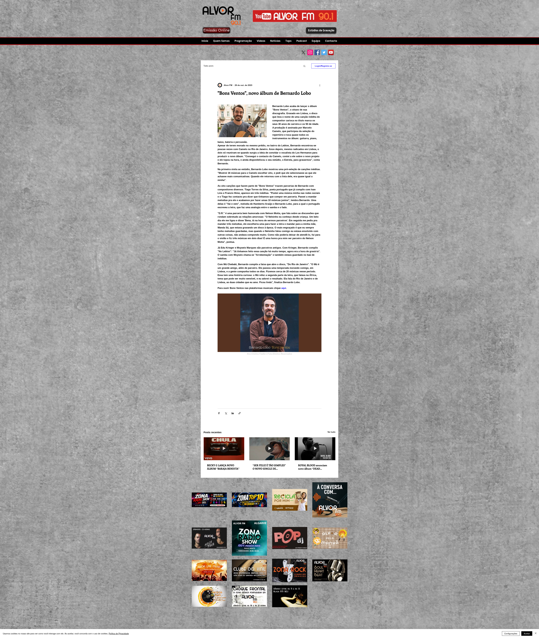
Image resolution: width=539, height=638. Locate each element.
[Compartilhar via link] (239, 413)
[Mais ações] (319, 85)
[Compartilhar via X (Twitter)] (225, 413)
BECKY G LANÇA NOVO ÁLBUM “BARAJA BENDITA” (223, 467)
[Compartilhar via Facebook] (219, 413)
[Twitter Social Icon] (324, 52)
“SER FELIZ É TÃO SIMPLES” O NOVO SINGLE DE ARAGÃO (269, 467)
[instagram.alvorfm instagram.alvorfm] (295, 16)
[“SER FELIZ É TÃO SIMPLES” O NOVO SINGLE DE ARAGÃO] (269, 448)
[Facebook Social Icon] (317, 52)
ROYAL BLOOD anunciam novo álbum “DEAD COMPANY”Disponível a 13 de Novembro (314, 467)
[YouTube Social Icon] (331, 52)
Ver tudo (331, 432)
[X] (303, 52)
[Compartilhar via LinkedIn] (232, 413)
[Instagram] (310, 52)
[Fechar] (535, 633)
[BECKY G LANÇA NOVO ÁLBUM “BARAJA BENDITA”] (224, 448)
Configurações (510, 633)
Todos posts (208, 66)
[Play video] (269, 322)
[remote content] (269, 379)
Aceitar (527, 633)
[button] (302, 41)
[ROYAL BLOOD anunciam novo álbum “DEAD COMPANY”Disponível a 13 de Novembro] (315, 448)
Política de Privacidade (119, 633)
